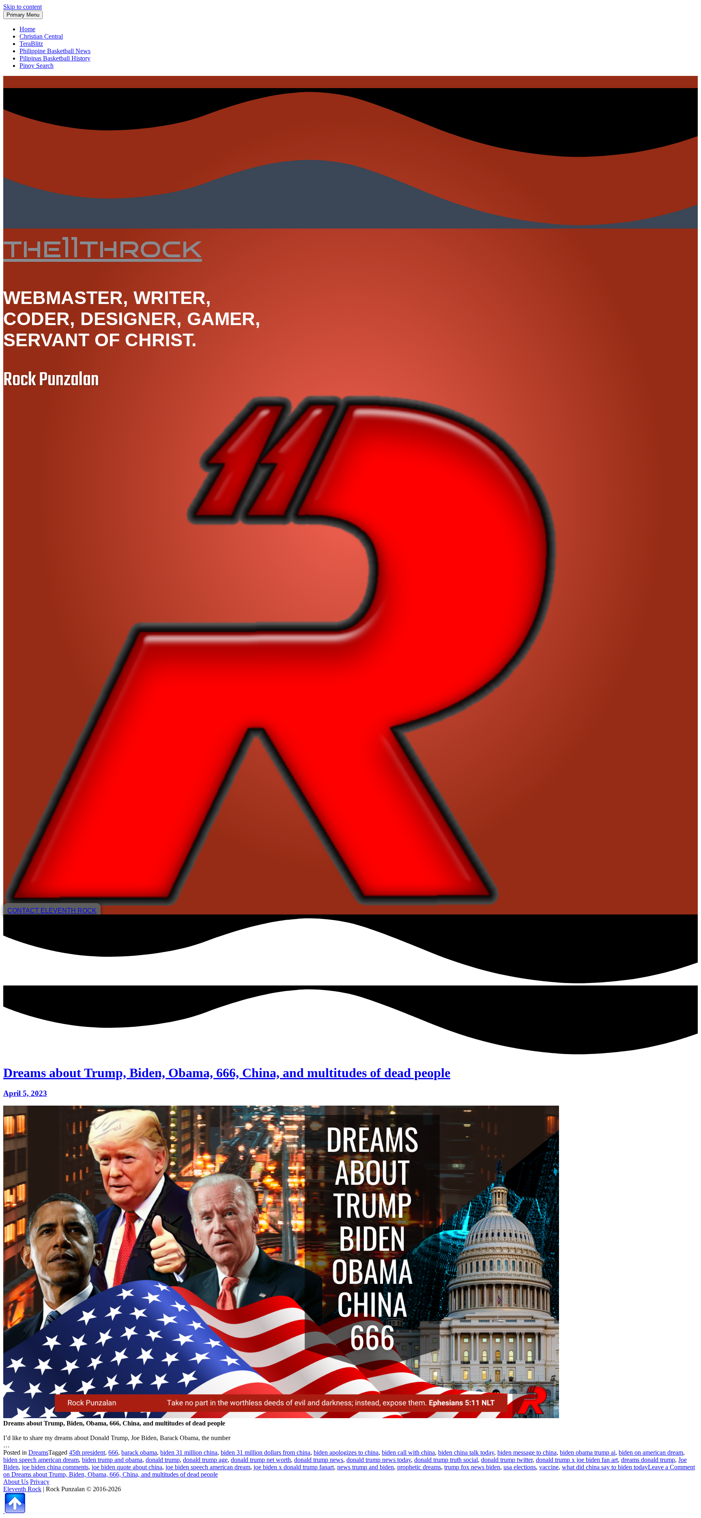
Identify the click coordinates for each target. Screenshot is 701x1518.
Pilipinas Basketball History (54, 58)
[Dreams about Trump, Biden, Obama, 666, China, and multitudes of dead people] (281, 1415)
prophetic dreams (419, 1467)
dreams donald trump (648, 1459)
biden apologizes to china (346, 1452)
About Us (15, 1481)
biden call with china (408, 1452)
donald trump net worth (261, 1459)
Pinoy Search (36, 65)
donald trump (163, 1459)
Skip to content (22, 6)
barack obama (139, 1452)
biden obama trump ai (587, 1452)
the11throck (102, 247)
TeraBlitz (31, 43)
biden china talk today (466, 1452)
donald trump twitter (507, 1459)
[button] (52, 910)
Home (27, 29)
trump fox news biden (472, 1467)
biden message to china (527, 1452)
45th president (87, 1452)
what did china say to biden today (605, 1467)
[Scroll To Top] (14, 1510)
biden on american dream (651, 1452)
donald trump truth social (446, 1459)
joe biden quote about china (127, 1467)
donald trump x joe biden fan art (577, 1459)
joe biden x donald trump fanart (294, 1467)
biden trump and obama (112, 1459)
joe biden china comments (55, 1467)
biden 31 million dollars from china (265, 1452)
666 (113, 1452)
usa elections (519, 1467)
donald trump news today (378, 1459)
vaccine (549, 1467)
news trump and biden (365, 1467)
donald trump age (205, 1459)
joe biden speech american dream (208, 1467)
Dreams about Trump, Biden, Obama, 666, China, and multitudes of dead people (226, 1072)
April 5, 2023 (25, 1093)
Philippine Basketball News (54, 50)
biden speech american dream (41, 1459)
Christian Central (41, 36)
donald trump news (318, 1459)
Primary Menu (22, 15)
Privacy (39, 1481)
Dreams (38, 1452)
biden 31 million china (188, 1452)
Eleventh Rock (22, 1489)
